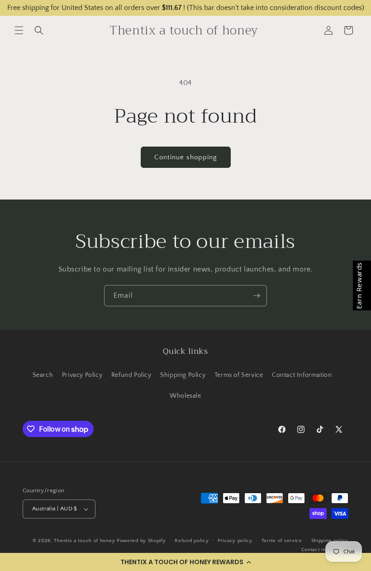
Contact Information (302, 375)
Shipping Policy (182, 375)
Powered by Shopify (141, 540)
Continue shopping (185, 157)
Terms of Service (238, 375)
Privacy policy (235, 540)
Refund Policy (131, 375)
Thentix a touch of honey (84, 540)
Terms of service (282, 540)
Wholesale (185, 396)
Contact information (324, 549)
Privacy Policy (82, 375)
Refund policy (192, 540)
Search (43, 375)
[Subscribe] (256, 295)
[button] (185, 562)
